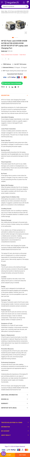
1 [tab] (13, 37)
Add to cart (7, 455)
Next (27, 25)
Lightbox (26, 33)
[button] (3, 453)
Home (2, 11)
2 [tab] (14, 37)
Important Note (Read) (9, 408)
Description (5, 95)
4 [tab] (17, 37)
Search (26, 6)
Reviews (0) (5, 399)
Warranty (4, 403)
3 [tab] (16, 37)
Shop (6, 11)
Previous (2, 25)
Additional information (9, 395)
